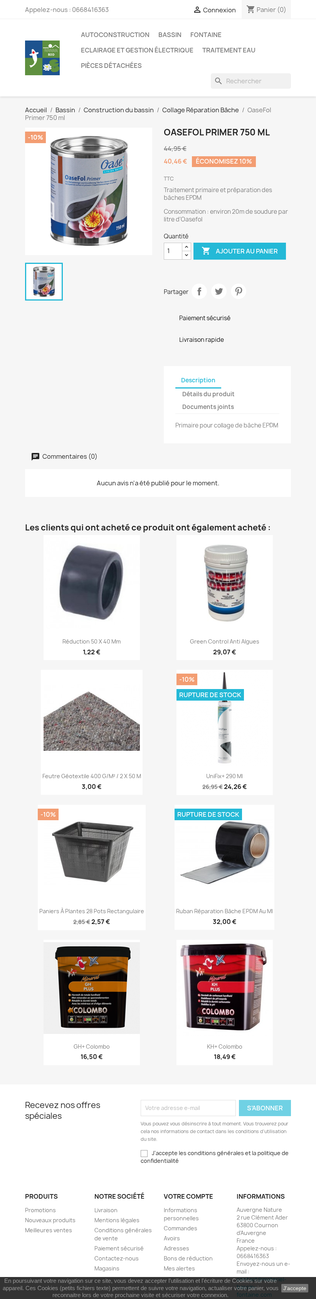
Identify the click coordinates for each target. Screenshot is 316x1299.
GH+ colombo (92, 1046)
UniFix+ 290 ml (224, 776)
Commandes (180, 1228)
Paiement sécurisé (119, 1248)
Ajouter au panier (240, 250)
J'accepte (294, 1288)
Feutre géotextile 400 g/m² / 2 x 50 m (91, 776)
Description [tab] (198, 380)
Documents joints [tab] (208, 407)
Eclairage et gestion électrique (137, 50)
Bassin (170, 34)
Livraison (106, 1210)
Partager (199, 291)
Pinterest (238, 291)
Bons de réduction (188, 1258)
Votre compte (188, 1196)
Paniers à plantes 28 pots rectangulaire (91, 911)
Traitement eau (228, 50)
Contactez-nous (116, 1258)
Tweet (219, 291)
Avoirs (172, 1238)
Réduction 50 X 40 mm (91, 641)
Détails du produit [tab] (208, 394)
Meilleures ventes (48, 1230)
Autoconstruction (115, 34)
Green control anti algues (224, 641)
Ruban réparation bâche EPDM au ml (224, 911)
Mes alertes (179, 1268)
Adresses (176, 1248)
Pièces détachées (111, 65)
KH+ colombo (224, 1046)
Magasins (106, 1268)
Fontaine (206, 34)
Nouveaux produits (50, 1220)
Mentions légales (117, 1220)
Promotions (40, 1210)
